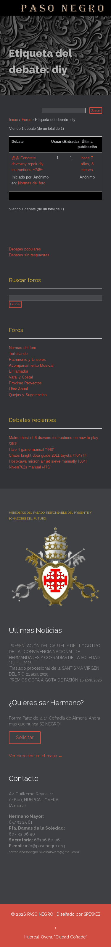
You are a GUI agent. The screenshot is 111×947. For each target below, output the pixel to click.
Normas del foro (31, 183)
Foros (26, 119)
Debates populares (25, 249)
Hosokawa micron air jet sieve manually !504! (48, 461)
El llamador (18, 371)
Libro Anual (18, 389)
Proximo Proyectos (25, 383)
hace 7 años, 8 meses (87, 164)
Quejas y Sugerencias (28, 395)
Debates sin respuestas (29, 255)
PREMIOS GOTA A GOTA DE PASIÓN (43, 680)
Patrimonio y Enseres (27, 359)
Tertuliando (18, 353)
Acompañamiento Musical (31, 365)
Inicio (13, 119)
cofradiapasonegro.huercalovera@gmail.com (44, 852)
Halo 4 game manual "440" (31, 449)
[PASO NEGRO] (63, 8)
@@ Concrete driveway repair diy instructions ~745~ (28, 164)
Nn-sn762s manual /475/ (30, 467)
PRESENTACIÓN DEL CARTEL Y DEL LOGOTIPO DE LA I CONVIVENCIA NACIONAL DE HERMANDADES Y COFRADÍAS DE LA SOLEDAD (54, 651)
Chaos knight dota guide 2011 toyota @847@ (47, 455)
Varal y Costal (21, 377)
